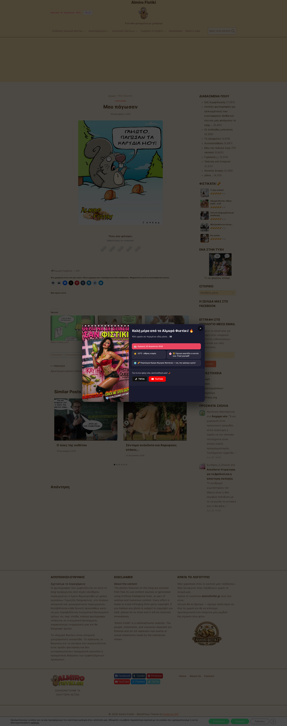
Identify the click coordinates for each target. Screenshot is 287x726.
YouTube (159, 379)
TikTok (141, 379)
